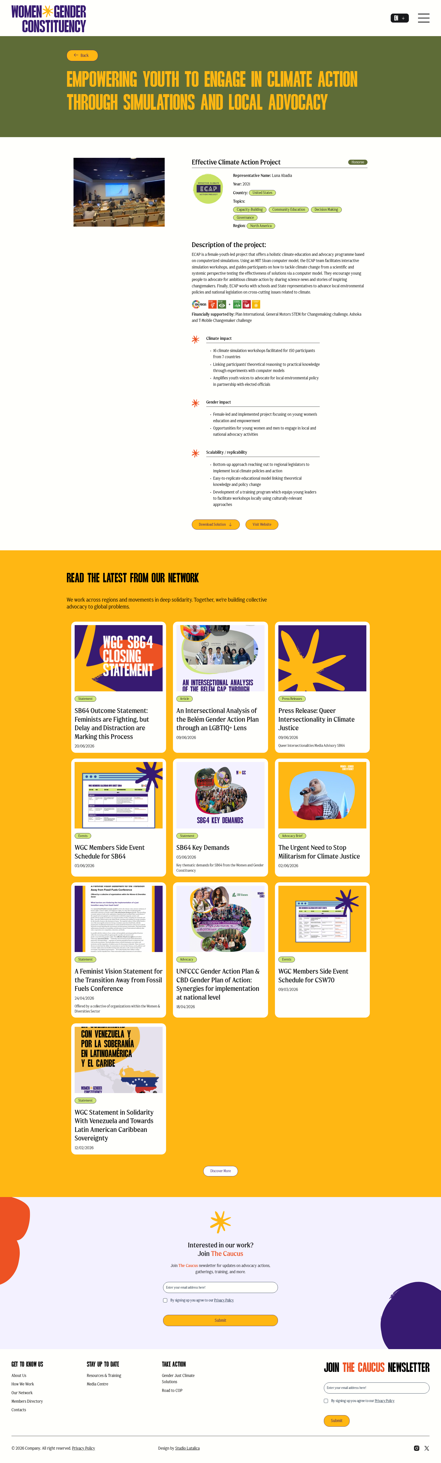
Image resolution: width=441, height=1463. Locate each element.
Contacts (18, 1409)
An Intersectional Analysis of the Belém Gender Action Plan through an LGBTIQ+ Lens (217, 719)
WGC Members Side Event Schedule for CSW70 (313, 975)
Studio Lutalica (187, 1448)
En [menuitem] (396, 18)
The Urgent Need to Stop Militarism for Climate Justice (319, 851)
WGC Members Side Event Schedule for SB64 (110, 851)
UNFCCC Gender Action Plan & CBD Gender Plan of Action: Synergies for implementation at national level (218, 984)
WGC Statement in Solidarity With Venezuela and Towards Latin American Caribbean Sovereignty (114, 1125)
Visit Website (262, 524)
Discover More (220, 1171)
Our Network (22, 1392)
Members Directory (27, 1401)
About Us (18, 1375)
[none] (400, 18)
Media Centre (97, 1384)
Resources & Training (104, 1375)
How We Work (22, 1384)
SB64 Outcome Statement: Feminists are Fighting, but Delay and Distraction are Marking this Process (112, 723)
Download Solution (212, 524)
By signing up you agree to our (202, 1300)
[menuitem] (400, 18)
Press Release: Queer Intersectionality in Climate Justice (316, 719)
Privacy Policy (224, 1300)
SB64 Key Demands (202, 847)
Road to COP (172, 1390)
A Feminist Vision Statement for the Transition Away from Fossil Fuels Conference (119, 980)
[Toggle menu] (424, 18)
